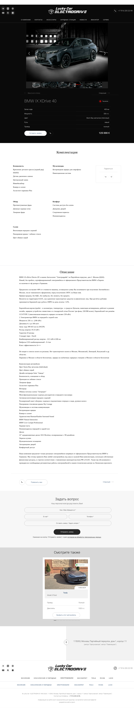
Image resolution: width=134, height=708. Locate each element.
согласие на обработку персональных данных (84, 537)
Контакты (38, 20)
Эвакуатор (95, 20)
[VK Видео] (12, 12)
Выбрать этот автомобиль (66, 615)
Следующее (102, 93)
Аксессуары (51, 20)
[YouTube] (3, 13)
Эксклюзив (25, 678)
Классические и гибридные (45, 678)
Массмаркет (82, 678)
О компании (64, 2)
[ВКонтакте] (8, 8)
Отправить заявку (67, 532)
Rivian (102, 678)
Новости (83, 20)
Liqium (73, 702)
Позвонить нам (36, 482)
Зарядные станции (68, 20)
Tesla (65, 593)
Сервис (106, 20)
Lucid (111, 678)
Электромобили (66, 678)
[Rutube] (8, 13)
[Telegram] (13, 8)
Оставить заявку (35, 133)
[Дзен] (3, 8)
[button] (29, 53)
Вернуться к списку (34, 93)
